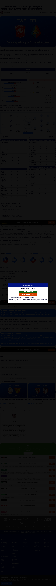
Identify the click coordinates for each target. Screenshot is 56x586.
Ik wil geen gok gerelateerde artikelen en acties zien (22, 297)
